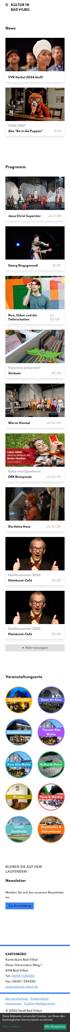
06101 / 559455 (23, 976)
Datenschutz (40, 998)
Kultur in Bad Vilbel (20, 7)
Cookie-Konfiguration (39, 1003)
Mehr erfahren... (12, 1026)
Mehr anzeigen (36, 647)
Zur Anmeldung (19, 905)
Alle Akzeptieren (55, 1026)
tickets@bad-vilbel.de (21, 987)
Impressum (13, 1003)
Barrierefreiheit (16, 998)
